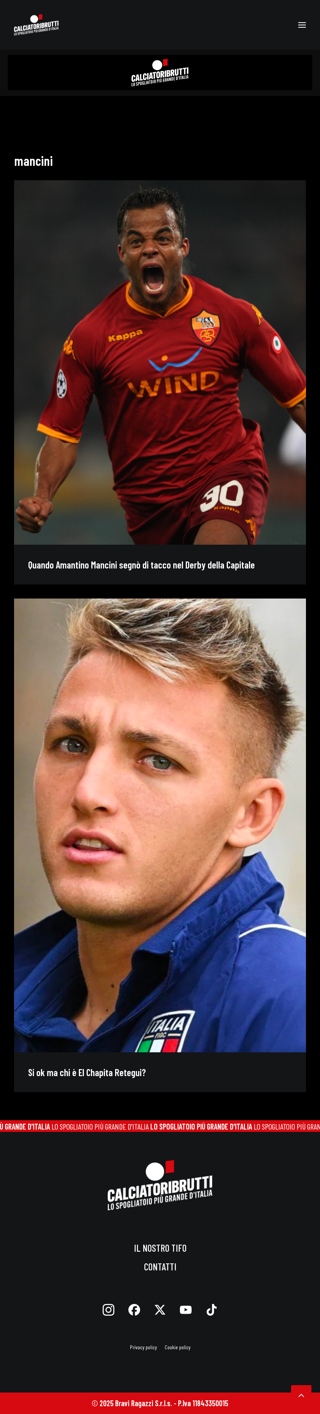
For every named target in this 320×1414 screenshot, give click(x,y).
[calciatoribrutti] (36, 25)
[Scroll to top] (301, 1394)
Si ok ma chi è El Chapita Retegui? (87, 1072)
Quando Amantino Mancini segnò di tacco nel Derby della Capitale (141, 564)
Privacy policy (143, 1347)
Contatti (160, 1266)
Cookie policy (177, 1347)
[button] (302, 25)
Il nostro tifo (160, 1248)
